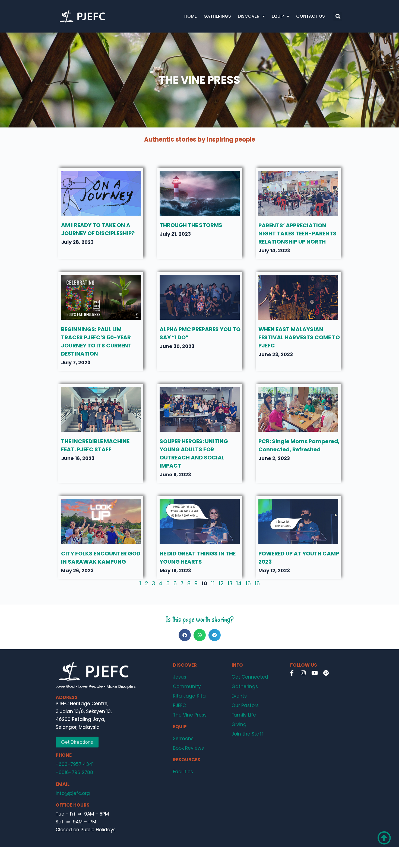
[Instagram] (303, 673)
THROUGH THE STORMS (191, 225)
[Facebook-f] (291, 673)
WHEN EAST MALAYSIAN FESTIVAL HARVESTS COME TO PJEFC (299, 337)
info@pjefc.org (73, 793)
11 (213, 583)
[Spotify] (326, 673)
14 (239, 583)
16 (257, 583)
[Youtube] (314, 673)
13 (229, 583)
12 (221, 583)
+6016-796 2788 (74, 772)
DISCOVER (248, 16)
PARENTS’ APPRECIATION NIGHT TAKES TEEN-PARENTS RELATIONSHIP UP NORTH (297, 233)
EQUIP (278, 16)
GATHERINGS (217, 16)
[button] (337, 16)
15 (248, 583)
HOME (190, 16)
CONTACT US (310, 16)
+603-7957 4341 (75, 764)
